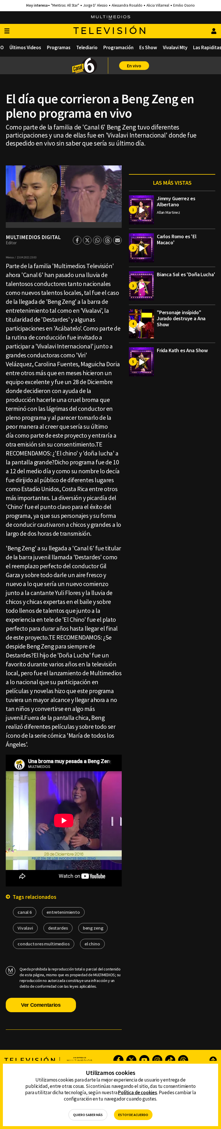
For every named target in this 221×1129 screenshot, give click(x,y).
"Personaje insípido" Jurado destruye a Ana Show (181, 318)
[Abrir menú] (6, 31)
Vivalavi (25, 928)
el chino (92, 944)
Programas (59, 47)
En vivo (134, 65)
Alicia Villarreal (157, 5)
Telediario (87, 47)
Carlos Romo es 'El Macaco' (177, 239)
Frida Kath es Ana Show (182, 350)
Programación (118, 47)
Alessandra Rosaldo (127, 5)
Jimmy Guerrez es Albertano (176, 201)
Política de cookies (137, 1092)
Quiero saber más (88, 1115)
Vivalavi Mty (175, 47)
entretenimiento (63, 912)
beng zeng (93, 928)
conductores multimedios (44, 944)
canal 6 (25, 912)
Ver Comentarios (41, 1005)
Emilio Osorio (184, 5)
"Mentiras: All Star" (65, 5)
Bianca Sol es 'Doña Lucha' (186, 274)
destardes (58, 928)
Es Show (148, 47)
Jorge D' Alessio (95, 5)
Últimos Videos (25, 47)
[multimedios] (110, 17)
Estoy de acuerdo (133, 1115)
